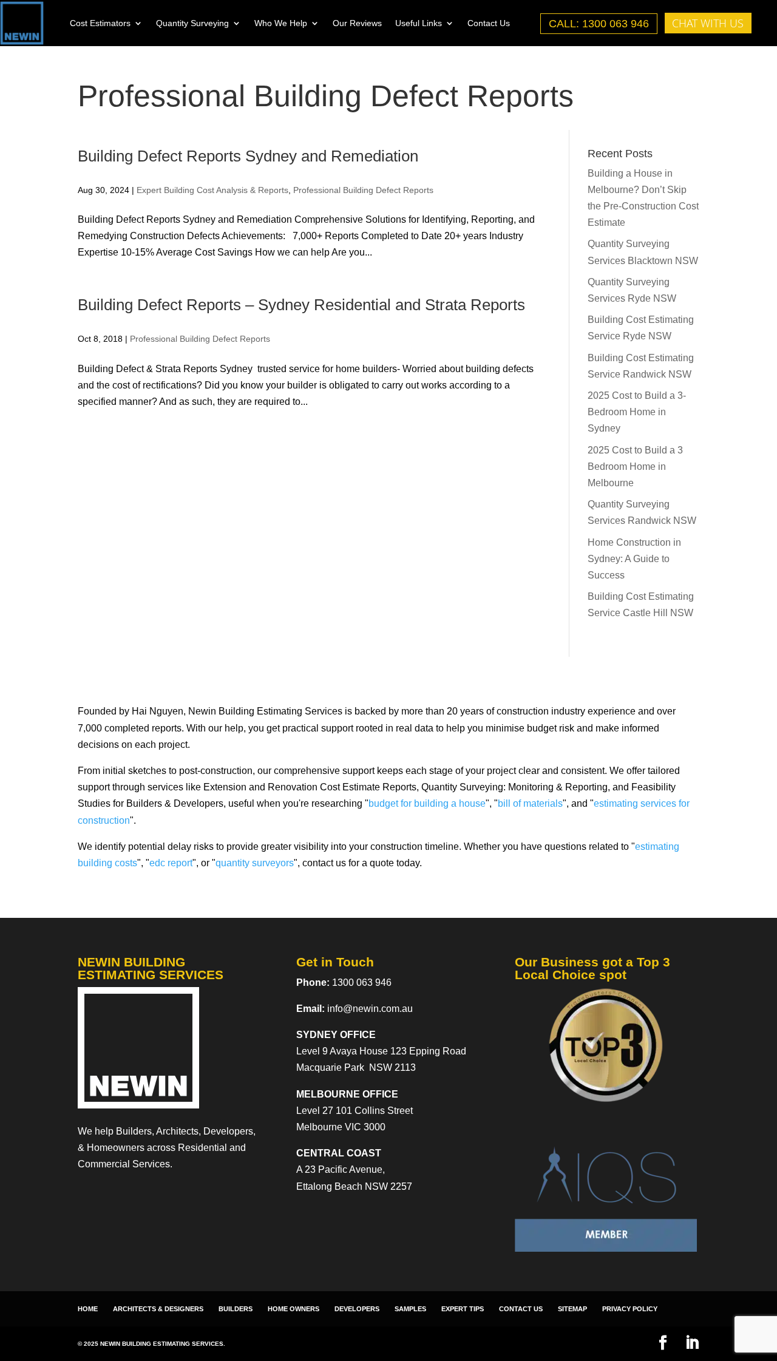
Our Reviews (357, 23)
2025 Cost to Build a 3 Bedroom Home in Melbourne (635, 466)
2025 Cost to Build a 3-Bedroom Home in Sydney (637, 411)
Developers (356, 1308)
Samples (410, 1308)
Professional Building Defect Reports (363, 190)
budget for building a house (427, 803)
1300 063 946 (362, 982)
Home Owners (293, 1308)
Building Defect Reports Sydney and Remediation (248, 156)
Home (88, 1308)
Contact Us (488, 23)
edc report (170, 863)
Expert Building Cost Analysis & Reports (212, 190)
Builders (236, 1308)
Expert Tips (462, 1308)
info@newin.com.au (370, 1008)
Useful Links (418, 23)
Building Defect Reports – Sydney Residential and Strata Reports (301, 305)
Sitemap (572, 1308)
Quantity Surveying (192, 23)
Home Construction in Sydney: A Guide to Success (634, 558)
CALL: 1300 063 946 (599, 24)
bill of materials (530, 803)
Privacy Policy (629, 1308)
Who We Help (280, 23)
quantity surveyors (254, 863)
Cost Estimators (100, 23)
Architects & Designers (158, 1308)
